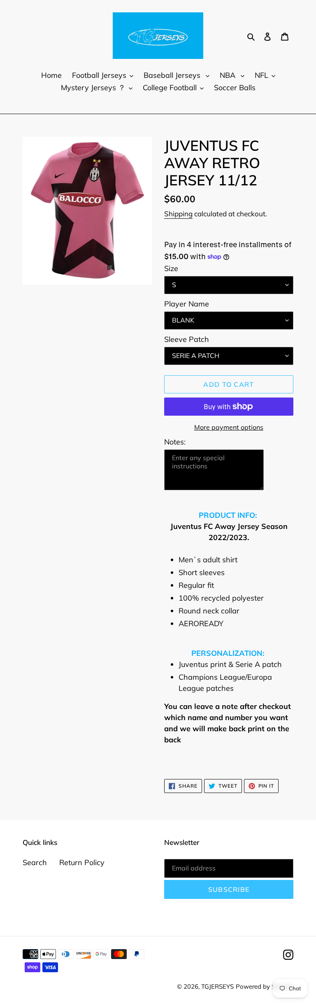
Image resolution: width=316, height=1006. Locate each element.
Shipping (178, 213)
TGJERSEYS (217, 986)
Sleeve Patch (186, 339)
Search (35, 862)
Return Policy (82, 862)
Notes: (175, 442)
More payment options (228, 427)
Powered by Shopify (264, 986)
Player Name (186, 304)
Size (171, 268)
